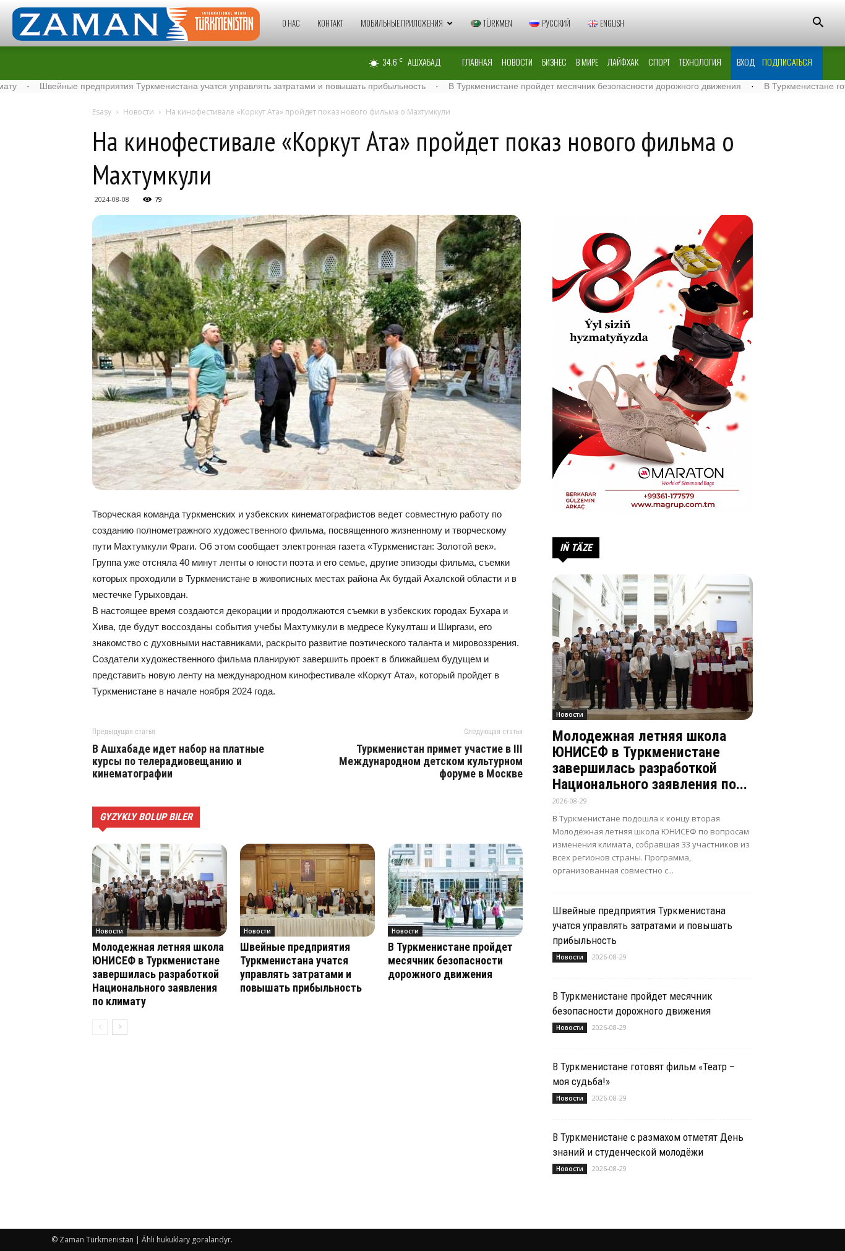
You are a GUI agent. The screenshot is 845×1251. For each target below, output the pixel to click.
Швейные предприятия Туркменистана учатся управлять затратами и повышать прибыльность (301, 967)
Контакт (330, 23)
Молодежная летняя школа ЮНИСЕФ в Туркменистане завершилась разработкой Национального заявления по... (649, 760)
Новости (517, 61)
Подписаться (787, 61)
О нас (291, 23)
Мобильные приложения (402, 23)
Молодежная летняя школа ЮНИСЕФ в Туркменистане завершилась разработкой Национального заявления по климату (158, 974)
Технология (700, 61)
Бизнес (554, 61)
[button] (818, 24)
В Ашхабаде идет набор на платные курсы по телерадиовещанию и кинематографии (178, 761)
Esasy (101, 111)
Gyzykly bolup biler (146, 817)
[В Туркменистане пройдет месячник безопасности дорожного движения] (455, 890)
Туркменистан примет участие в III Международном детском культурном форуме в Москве (431, 761)
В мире (587, 61)
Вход (746, 61)
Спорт (659, 61)
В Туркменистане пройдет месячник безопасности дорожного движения (530, 86)
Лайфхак (623, 61)
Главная (477, 61)
